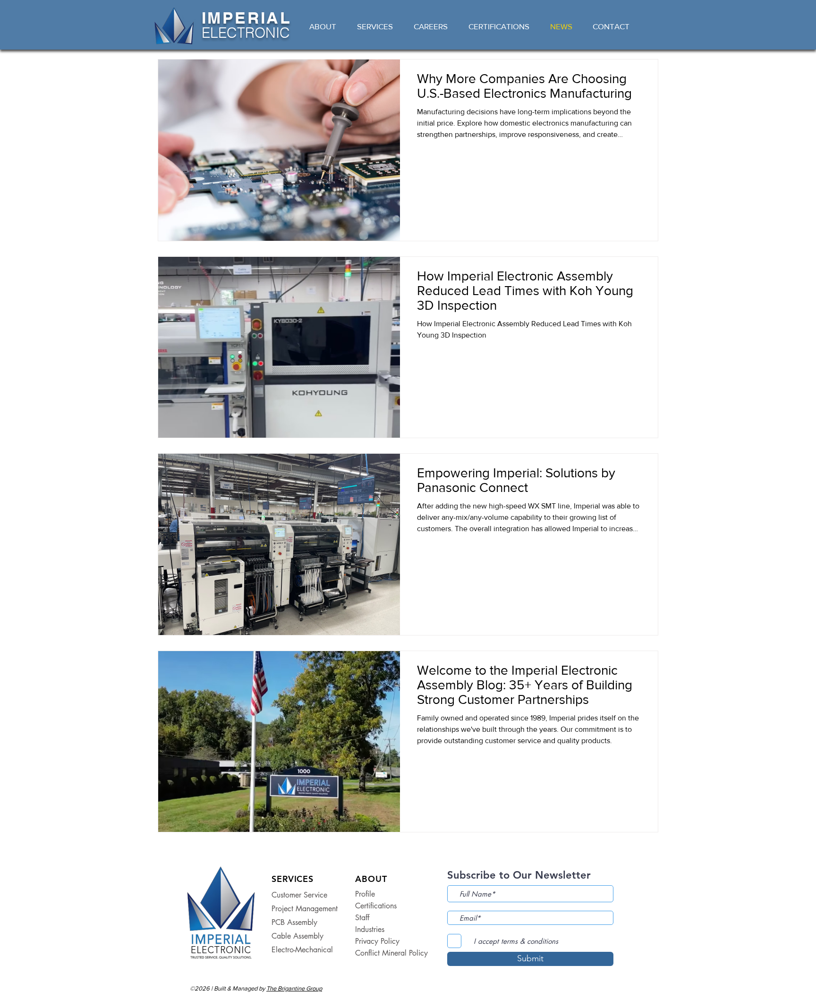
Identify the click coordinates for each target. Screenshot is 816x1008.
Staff (362, 918)
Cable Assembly (297, 936)
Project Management (305, 909)
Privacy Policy (377, 941)
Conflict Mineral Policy (383, 953)
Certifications (376, 906)
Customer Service (299, 895)
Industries (369, 929)
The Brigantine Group (294, 988)
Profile (365, 894)
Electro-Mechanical (302, 950)
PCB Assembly (294, 922)
